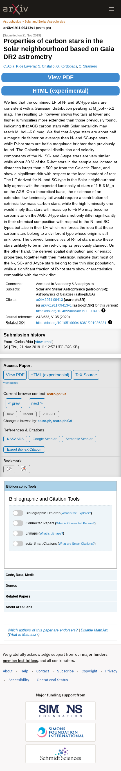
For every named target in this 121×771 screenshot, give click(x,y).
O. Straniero (88, 66)
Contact (42, 671)
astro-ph (44, 421)
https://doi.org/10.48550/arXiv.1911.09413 (68, 311)
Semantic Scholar (79, 439)
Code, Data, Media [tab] (20, 575)
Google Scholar (45, 439)
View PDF (60, 77)
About (8, 671)
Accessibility (18, 679)
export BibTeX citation (24, 449)
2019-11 (49, 414)
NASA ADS (15, 439)
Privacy (111, 671)
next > (37, 403)
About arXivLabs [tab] (19, 607)
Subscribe (65, 671)
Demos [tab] (11, 585)
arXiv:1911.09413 (49, 299)
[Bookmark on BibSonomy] (9, 469)
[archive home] (15, 9)
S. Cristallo (46, 66)
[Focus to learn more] (103, 310)
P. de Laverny (26, 66)
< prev (14, 403)
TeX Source (86, 374)
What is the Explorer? (76, 513)
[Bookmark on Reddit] (24, 469)
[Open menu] (111, 9)
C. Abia (8, 66)
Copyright (89, 671)
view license (10, 382)
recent (28, 414)
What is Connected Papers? (75, 523)
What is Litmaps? (51, 533)
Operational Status (52, 679)
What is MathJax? (23, 634)
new (10, 414)
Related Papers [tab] (18, 596)
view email (43, 342)
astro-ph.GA (62, 421)
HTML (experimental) (61, 91)
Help (24, 671)
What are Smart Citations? (77, 543)
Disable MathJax (94, 630)
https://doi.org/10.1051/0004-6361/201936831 (71, 323)
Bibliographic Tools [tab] (21, 486)
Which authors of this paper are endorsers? (43, 630)
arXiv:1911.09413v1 (56, 305)
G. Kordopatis (66, 66)
